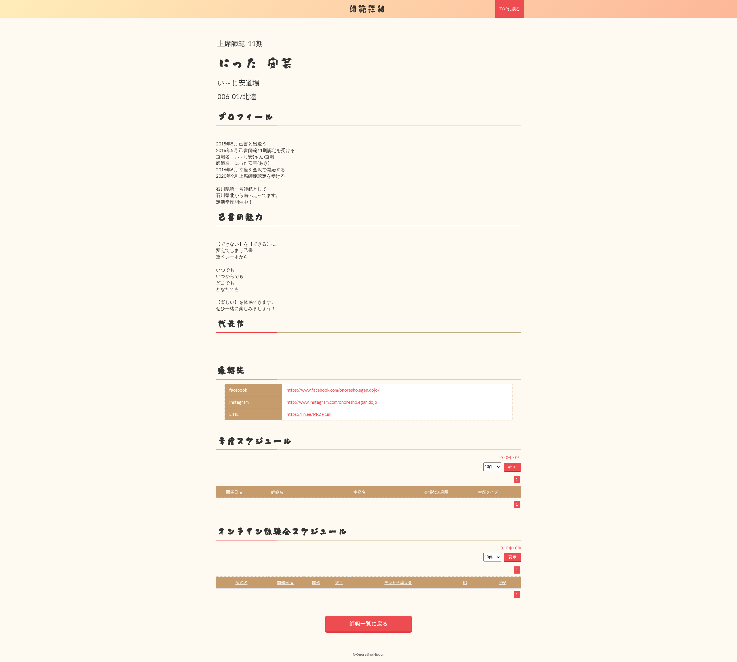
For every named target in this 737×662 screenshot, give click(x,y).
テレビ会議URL (398, 582)
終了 (339, 582)
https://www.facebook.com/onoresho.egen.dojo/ (333, 389)
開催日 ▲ (234, 492)
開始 (316, 582)
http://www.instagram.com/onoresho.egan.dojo (332, 402)
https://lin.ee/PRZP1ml (309, 414)
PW (502, 582)
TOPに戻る (509, 8)
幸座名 (360, 492)
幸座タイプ (488, 492)
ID (465, 582)
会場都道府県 (436, 492)
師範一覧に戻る (368, 623)
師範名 (277, 492)
